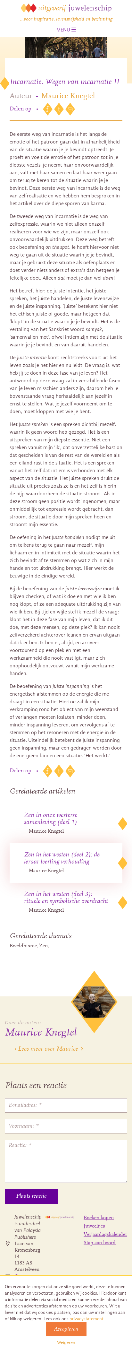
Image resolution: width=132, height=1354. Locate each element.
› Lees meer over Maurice (46, 1049)
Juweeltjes (94, 1226)
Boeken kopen (99, 1217)
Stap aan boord (100, 1243)
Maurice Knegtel (68, 96)
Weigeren (66, 1342)
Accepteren (66, 1329)
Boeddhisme (23, 946)
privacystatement (86, 1319)
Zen (43, 946)
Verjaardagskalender (105, 1234)
